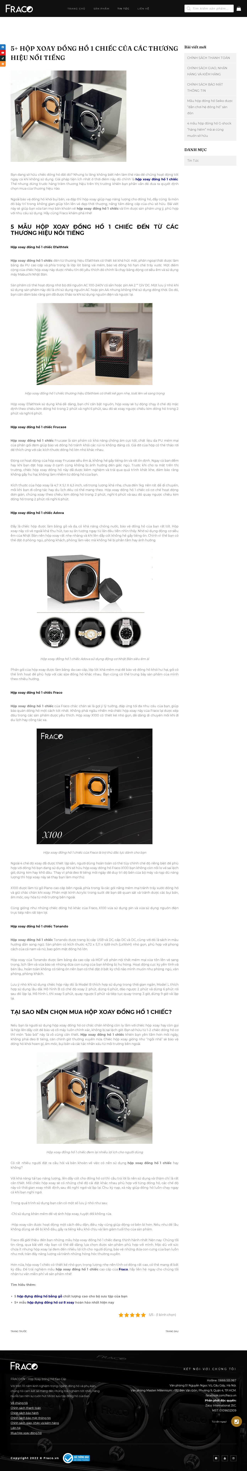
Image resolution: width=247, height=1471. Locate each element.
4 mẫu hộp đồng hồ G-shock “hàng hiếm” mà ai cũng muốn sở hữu (209, 130)
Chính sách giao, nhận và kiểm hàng (35, 1423)
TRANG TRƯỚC (19, 1331)
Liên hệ (143, 8)
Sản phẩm (101, 8)
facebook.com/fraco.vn (221, 1395)
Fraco (123, 1269)
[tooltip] (3, 47)
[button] (236, 1421)
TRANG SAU (172, 1331)
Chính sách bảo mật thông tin (31, 1418)
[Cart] (239, 8)
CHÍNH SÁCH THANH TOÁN (208, 58)
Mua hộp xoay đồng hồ (26, 1433)
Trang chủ (76, 8)
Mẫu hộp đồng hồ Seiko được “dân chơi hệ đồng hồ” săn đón (210, 107)
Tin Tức (123, 8)
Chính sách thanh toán (26, 1408)
